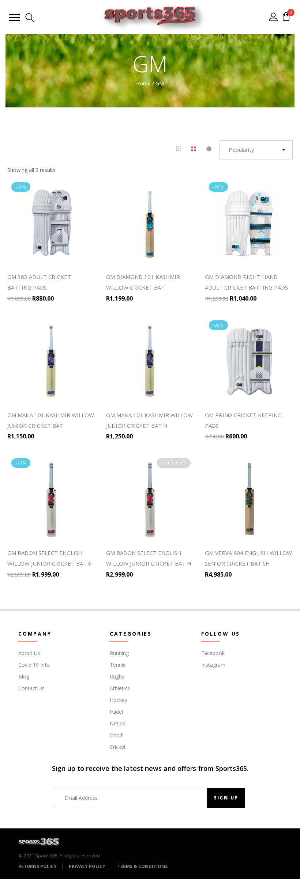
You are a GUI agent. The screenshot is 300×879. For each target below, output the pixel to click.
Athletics (120, 688)
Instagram (213, 664)
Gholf (116, 735)
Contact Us (31, 688)
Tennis (117, 664)
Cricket (118, 746)
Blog (23, 676)
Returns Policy (37, 866)
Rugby (117, 676)
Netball (118, 723)
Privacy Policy (87, 866)
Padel (116, 711)
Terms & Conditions (142, 866)
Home (143, 83)
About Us (29, 653)
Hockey (118, 699)
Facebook (213, 653)
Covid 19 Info (34, 664)
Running (119, 653)
